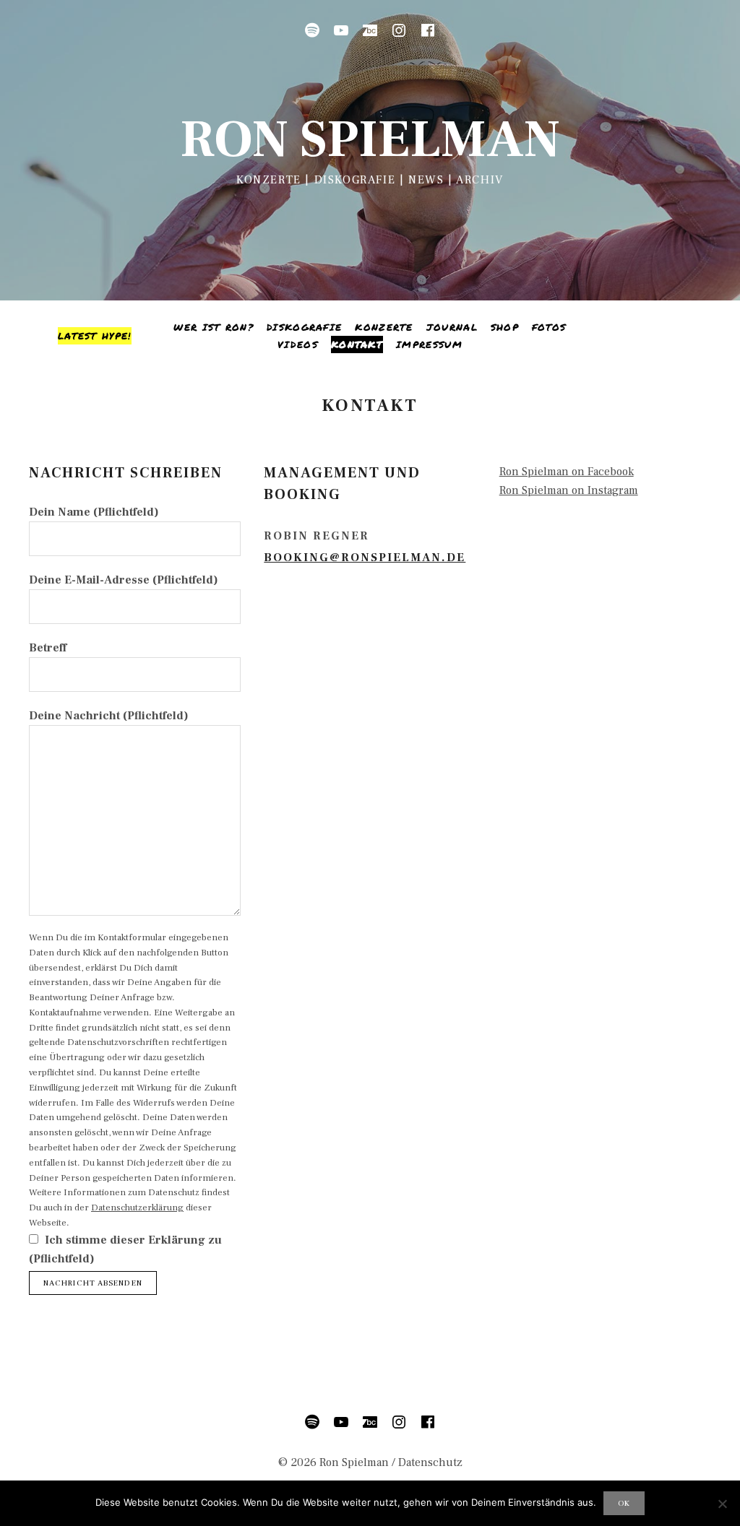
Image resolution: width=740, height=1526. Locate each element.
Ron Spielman (370, 139)
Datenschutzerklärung (137, 1207)
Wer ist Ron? (213, 327)
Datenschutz (430, 1462)
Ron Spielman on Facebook (566, 471)
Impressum (429, 344)
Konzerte (384, 327)
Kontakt (357, 344)
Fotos (549, 327)
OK (624, 1503)
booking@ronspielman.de (364, 557)
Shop (505, 327)
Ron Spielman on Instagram (568, 490)
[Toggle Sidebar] (95, 335)
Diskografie (304, 327)
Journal (452, 327)
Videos (298, 344)
